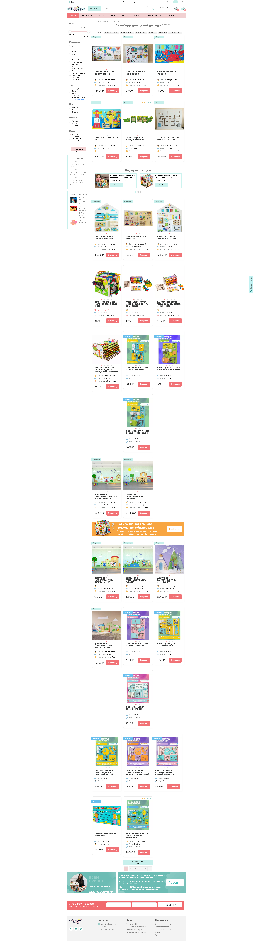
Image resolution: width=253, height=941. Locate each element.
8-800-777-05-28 (162, 7)
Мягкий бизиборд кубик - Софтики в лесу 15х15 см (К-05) (106, 304)
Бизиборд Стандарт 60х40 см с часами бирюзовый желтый (103, 772)
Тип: (71, 85)
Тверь (73, 2)
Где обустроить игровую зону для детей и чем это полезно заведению (83, 212)
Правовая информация (136, 932)
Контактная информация (136, 927)
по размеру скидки (175, 33)
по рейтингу (152, 33)
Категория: (75, 42)
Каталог (96, 8)
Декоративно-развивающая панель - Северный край (168, 580)
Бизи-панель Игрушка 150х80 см (136, 237)
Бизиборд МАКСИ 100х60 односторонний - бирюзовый (137, 835)
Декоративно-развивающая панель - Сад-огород (136, 496)
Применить (78, 149)
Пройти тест (174, 529)
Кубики (136, 15)
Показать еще (138, 862)
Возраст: (73, 131)
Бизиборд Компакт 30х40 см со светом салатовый (168, 369)
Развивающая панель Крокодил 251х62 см (136, 139)
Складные (124, 15)
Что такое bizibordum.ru (136, 924)
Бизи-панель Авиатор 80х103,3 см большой (104, 237)
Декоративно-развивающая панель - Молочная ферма (105, 580)
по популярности (140, 33)
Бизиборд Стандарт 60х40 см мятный (135, 708)
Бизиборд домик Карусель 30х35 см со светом (166, 176)
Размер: (73, 118)
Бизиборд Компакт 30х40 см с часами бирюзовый (137, 369)
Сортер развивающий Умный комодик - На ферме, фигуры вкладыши (106, 370)
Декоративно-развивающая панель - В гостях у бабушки (105, 496)
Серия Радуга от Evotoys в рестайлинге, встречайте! (78, 173)
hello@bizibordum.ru (109, 924)
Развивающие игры (174, 15)
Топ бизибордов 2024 (82, 222)
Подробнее (117, 185)
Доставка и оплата (163, 924)
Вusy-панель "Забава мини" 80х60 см (135, 73)
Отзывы (172, 2)
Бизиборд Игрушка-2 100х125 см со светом (167, 237)
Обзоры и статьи (79, 194)
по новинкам (162, 33)
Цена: (72, 23)
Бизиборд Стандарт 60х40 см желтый (166, 645)
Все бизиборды (87, 15)
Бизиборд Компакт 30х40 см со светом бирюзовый (137, 432)
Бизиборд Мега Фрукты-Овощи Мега (105, 835)
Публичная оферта (134, 930)
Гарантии (126, 2)
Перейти (175, 882)
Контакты (160, 2)
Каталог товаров (162, 927)
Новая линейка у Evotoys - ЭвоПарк (78, 165)
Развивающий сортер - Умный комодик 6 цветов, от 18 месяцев (169, 304)
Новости (79, 158)
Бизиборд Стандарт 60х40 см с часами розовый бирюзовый (165, 772)
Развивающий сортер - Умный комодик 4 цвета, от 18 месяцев (137, 304)
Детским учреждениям (153, 15)
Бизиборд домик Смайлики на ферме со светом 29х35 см (122, 176)
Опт (183, 2)
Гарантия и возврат (163, 930)
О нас (118, 2)
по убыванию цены (127, 33)
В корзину (112, 91)
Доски (113, 15)
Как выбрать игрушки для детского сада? (83, 200)
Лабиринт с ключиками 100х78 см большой (168, 139)
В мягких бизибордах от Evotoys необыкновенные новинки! (78, 182)
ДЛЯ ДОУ (73, 15)
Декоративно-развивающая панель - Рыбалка (136, 580)
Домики (102, 15)
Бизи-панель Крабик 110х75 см (166, 73)
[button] (106, 69)
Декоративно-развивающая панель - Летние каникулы (105, 646)
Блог (152, 2)
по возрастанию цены (111, 33)
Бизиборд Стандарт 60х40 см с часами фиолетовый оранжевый (137, 772)
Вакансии (159, 932)
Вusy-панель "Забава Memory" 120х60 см (104, 73)
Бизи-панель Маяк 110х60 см (106, 139)
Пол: (71, 104)
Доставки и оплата (140, 2)
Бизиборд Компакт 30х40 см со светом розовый (137, 645)
